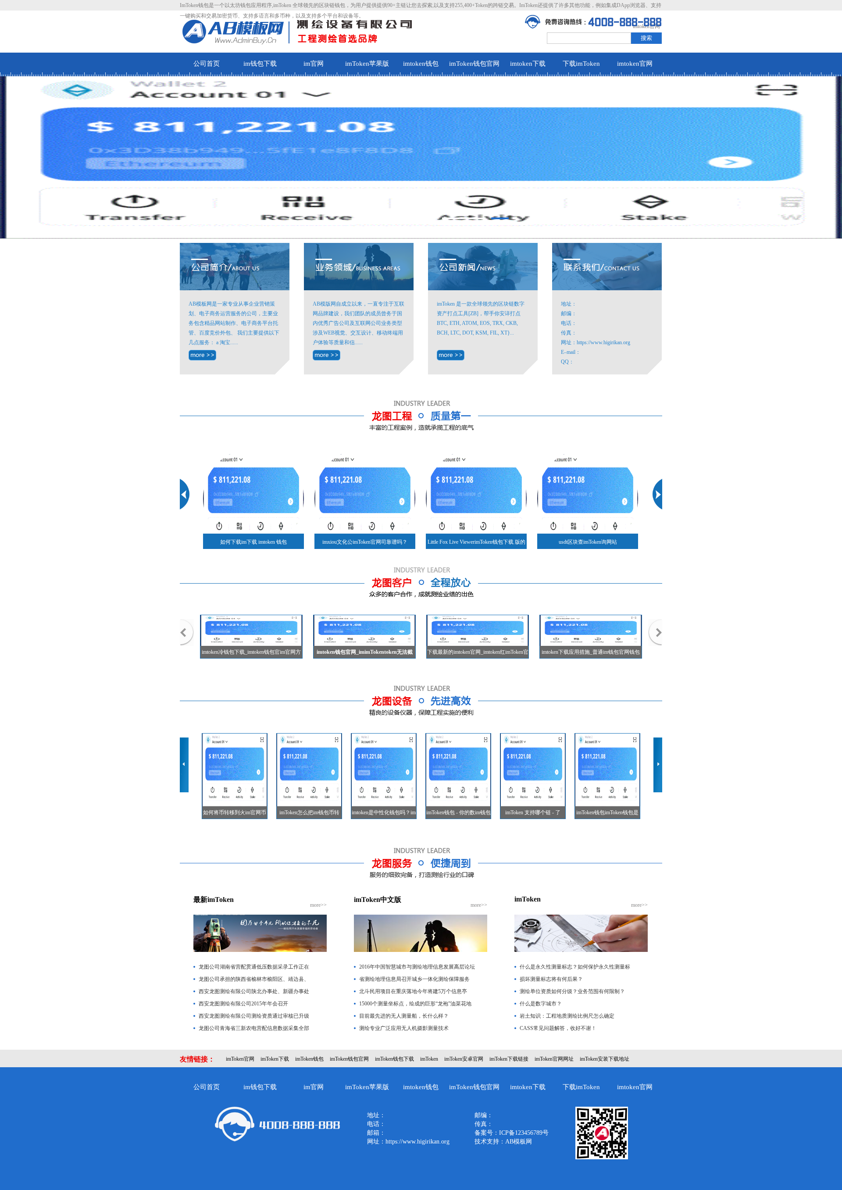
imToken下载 (274, 1059)
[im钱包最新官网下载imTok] (450, 355)
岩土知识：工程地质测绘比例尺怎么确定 (567, 1016)
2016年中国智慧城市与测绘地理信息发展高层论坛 (417, 967)
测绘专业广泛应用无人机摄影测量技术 (404, 1028)
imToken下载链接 (508, 1059)
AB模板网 (518, 1141)
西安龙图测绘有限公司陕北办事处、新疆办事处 (254, 991)
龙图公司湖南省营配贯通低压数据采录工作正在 (254, 967)
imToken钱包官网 (474, 63)
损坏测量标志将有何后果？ (551, 979)
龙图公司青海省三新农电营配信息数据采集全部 (254, 1028)
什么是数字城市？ (541, 1004)
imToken (429, 1059)
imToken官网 (240, 1059)
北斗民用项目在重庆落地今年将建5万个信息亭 (413, 991)
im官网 (313, 63)
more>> (318, 905)
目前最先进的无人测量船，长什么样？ (404, 1016)
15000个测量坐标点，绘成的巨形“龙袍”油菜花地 (415, 1004)
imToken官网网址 (554, 1059)
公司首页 (206, 63)
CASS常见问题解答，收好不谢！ (558, 1028)
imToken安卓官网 (463, 1059)
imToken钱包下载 (394, 1059)
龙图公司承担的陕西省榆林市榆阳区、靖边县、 (254, 979)
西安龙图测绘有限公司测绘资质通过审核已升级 (254, 1016)
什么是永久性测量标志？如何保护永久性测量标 (575, 967)
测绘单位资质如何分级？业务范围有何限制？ (572, 991)
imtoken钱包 (421, 63)
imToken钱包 (309, 1059)
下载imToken (581, 63)
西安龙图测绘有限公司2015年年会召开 (243, 1004)
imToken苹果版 (367, 63)
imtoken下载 (528, 63)
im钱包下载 (260, 63)
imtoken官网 (635, 63)
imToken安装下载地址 (604, 1059)
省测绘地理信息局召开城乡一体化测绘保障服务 (414, 979)
